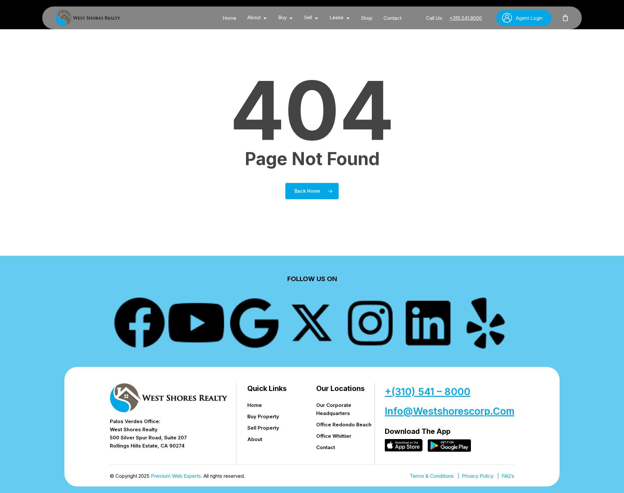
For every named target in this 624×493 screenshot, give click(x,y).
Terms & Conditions (432, 476)
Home (254, 405)
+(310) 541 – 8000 (427, 391)
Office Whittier (333, 436)
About (254, 439)
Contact (325, 447)
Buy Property (263, 416)
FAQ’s (507, 476)
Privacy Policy (477, 476)
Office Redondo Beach (343, 425)
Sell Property (263, 428)
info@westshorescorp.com (449, 411)
